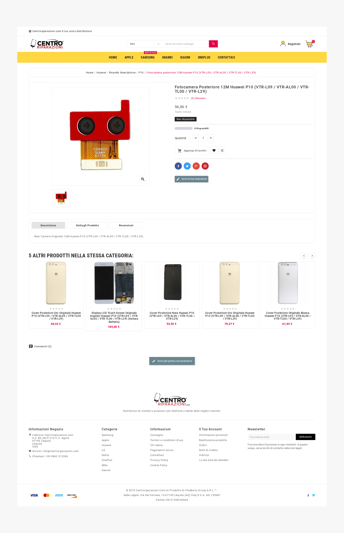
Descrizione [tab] (48, 225)
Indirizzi (204, 455)
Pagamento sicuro (162, 450)
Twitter (187, 166)
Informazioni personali (213, 435)
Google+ (196, 166)
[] (213, 43)
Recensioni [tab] (126, 225)
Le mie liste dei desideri (214, 460)
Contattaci (157, 455)
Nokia (105, 455)
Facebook (178, 166)
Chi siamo (156, 445)
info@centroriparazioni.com (61, 451)
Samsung (107, 435)
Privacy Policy (159, 460)
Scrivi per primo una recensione (172, 361)
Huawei (106, 445)
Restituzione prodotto (213, 440)
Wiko (105, 465)
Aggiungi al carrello (192, 151)
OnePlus (107, 460)
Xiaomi (106, 470)
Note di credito (208, 450)
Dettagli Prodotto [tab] (87, 225)
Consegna (156, 435)
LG (103, 450)
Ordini (203, 445)
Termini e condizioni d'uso (166, 440)
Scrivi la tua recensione (191, 179)
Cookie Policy (158, 465)
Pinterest (205, 166)
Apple (105, 440)
